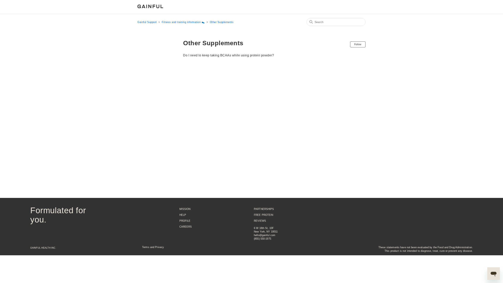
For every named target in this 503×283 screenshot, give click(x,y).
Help (182, 214)
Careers (185, 226)
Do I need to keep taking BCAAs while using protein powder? (228, 55)
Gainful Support (147, 22)
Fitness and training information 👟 (183, 22)
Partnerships (264, 209)
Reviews (260, 220)
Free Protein (263, 214)
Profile (185, 220)
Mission (185, 209)
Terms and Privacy (153, 247)
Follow (357, 44)
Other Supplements (222, 22)
